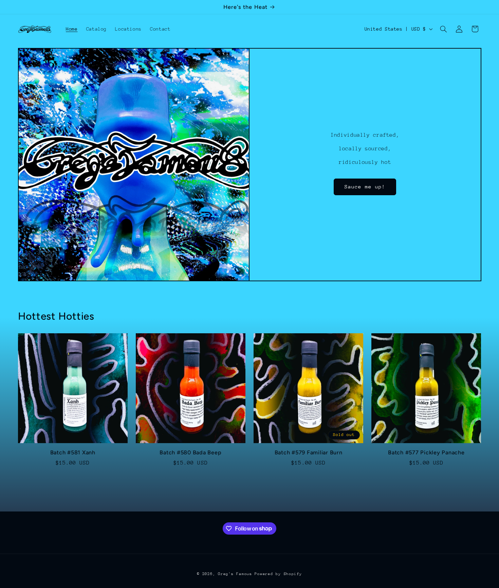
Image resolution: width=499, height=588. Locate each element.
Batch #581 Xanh (72, 452)
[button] (443, 29)
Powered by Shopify (278, 574)
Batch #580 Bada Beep (190, 452)
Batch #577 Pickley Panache (426, 452)
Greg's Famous (236, 574)
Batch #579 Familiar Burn (309, 452)
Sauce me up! (365, 186)
